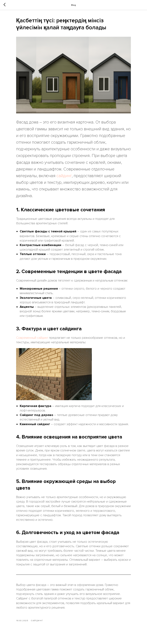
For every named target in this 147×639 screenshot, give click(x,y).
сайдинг (64, 175)
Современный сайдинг (32, 338)
